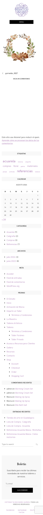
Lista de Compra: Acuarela (18, 425)
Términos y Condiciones (21, 315)
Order (14, 371)
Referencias (12, 244)
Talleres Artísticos (14, 323)
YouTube (33, 510)
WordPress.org (13, 285)
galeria (23, 166)
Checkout (15, 367)
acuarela (9, 160)
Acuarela (10, 232)
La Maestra (12, 319)
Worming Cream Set (24, 388)
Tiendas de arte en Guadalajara (20, 417)
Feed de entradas (14, 277)
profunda (12, 172)
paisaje (5, 172)
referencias (25, 171)
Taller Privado (17, 339)
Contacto (11, 355)
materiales (32, 165)
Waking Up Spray (22, 396)
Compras (11, 240)
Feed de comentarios (16, 281)
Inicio (9, 302)
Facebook (10, 510)
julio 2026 (11, 256)
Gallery (10, 347)
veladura (37, 172)
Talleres (10, 327)
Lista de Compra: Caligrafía (19, 421)
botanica (20, 162)
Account (15, 363)
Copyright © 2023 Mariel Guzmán (17, 502)
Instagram (22, 510)
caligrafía (28, 162)
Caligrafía (11, 236)
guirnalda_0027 (11, 73)
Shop (9, 359)
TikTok (21, 512)
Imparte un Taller (14, 310)
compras (7, 165)
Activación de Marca (15, 306)
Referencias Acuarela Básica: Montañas (24, 429)
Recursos (10, 351)
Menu (21, 22)
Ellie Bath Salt (21, 404)
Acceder (10, 273)
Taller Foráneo (17, 335)
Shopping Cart (17, 375)
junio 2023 (11, 261)
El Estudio (11, 298)
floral (15, 165)
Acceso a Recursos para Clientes (21, 343)
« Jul (4, 219)
